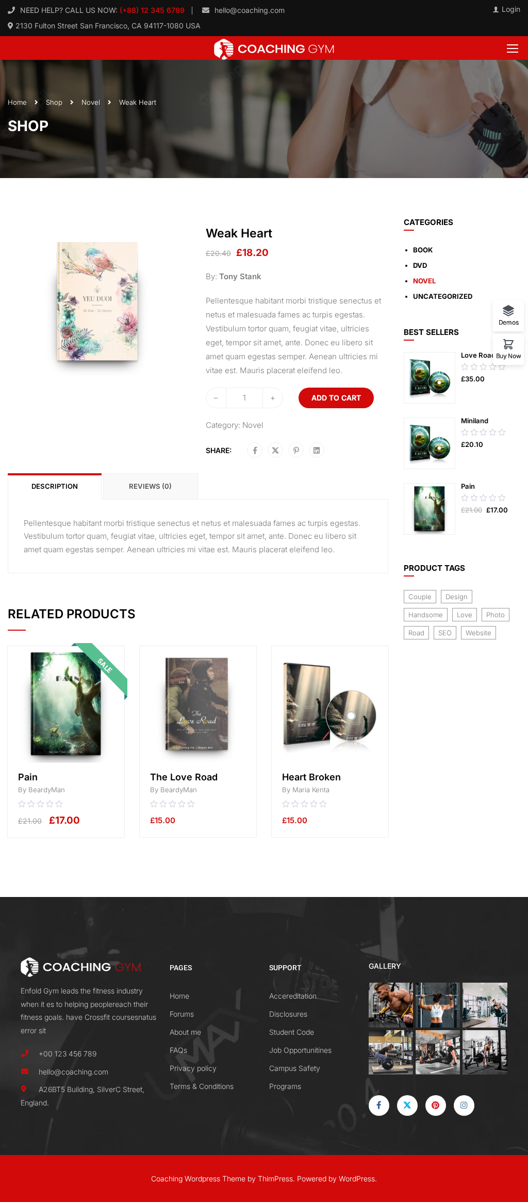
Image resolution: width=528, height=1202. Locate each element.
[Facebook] (255, 450)
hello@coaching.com (249, 10)
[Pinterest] (296, 450)
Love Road (478, 355)
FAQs (178, 1050)
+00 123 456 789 (67, 1053)
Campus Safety (294, 1068)
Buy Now (508, 355)
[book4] (99, 301)
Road (416, 633)
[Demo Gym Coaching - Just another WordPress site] (273, 48)
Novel (90, 102)
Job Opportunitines (300, 1050)
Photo (495, 615)
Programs (285, 1086)
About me (185, 1032)
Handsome (425, 615)
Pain (28, 777)
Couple (420, 596)
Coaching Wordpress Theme (198, 1178)
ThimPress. (276, 1178)
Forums (182, 1013)
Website (478, 633)
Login (511, 9)
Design (457, 596)
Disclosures (288, 1013)
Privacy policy (193, 1068)
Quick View (66, 746)
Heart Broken (311, 777)
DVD (420, 265)
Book (423, 250)
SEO (445, 633)
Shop (54, 102)
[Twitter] (275, 450)
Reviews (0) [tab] (150, 486)
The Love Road (184, 777)
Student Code (291, 1032)
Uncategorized (442, 296)
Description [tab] (54, 486)
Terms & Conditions (202, 1086)
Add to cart (336, 397)
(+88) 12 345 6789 (151, 10)
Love (464, 615)
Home (17, 102)
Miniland (474, 421)
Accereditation (293, 995)
